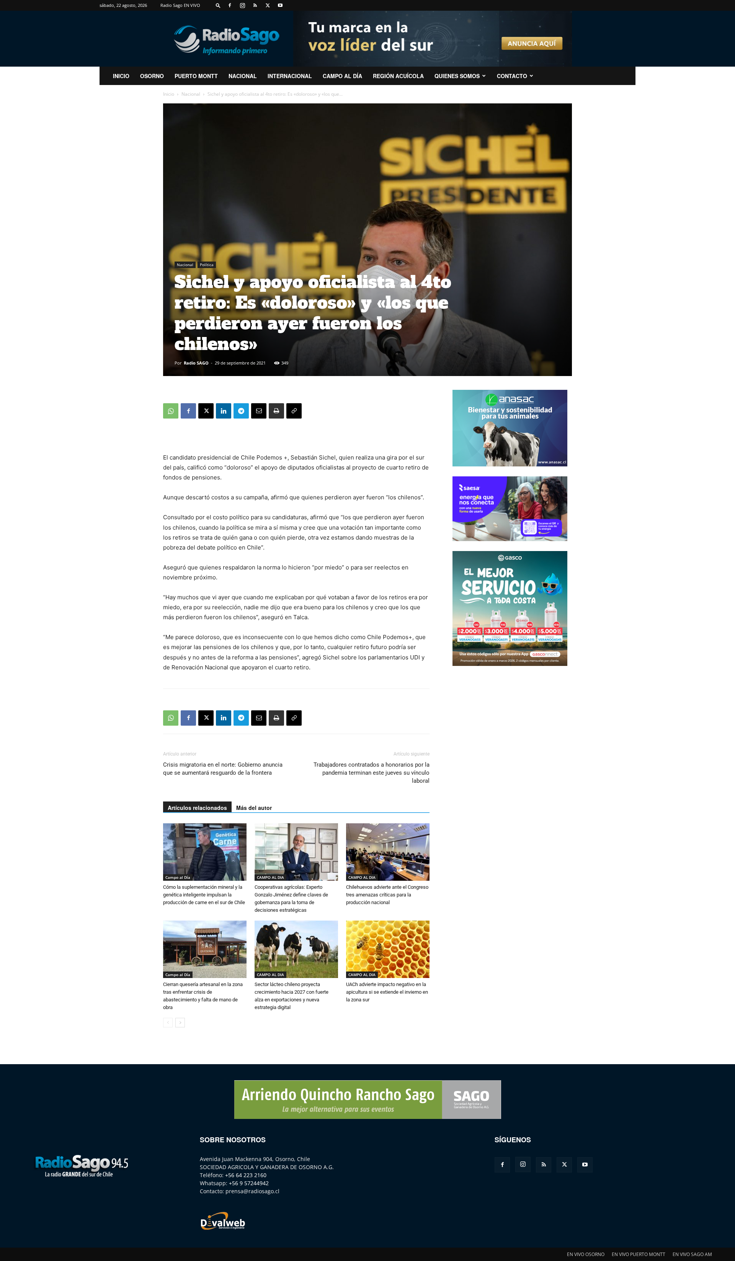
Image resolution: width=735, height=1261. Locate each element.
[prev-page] (168, 1022)
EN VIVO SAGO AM (692, 1254)
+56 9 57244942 (249, 1183)
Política (207, 264)
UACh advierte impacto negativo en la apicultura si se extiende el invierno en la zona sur (387, 992)
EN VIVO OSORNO (585, 1254)
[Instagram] (242, 5)
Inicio (168, 94)
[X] (267, 5)
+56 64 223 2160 (245, 1175)
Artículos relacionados (197, 807)
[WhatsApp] (170, 411)
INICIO (121, 76)
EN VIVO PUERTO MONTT (638, 1254)
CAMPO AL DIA (270, 877)
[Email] (258, 411)
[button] (218, 5)
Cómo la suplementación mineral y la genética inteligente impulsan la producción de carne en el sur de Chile (204, 894)
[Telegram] (241, 411)
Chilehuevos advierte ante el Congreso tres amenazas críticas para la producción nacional (387, 894)
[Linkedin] (223, 411)
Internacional (290, 76)
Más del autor (254, 807)
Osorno (152, 76)
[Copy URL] (294, 411)
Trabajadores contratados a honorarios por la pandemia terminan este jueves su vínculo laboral (372, 772)
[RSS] (255, 5)
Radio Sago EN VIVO (180, 5)
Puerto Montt (196, 76)
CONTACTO (512, 76)
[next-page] (180, 1022)
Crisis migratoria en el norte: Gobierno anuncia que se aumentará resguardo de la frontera (223, 768)
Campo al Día (342, 76)
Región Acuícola (398, 76)
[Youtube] (280, 5)
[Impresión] (276, 411)
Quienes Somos (457, 76)
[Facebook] (229, 5)
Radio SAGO (196, 363)
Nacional (243, 76)
